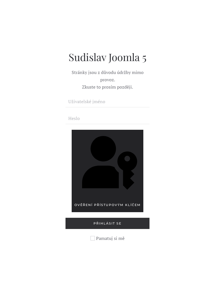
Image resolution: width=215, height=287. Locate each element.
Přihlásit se (107, 223)
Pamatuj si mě (110, 238)
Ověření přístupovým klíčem (107, 205)
